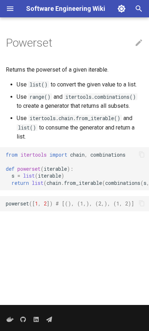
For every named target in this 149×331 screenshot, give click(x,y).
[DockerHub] (10, 319)
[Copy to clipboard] (141, 154)
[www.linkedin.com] (36, 319)
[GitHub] (23, 319)
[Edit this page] (139, 43)
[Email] (49, 319)
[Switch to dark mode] (121, 8)
